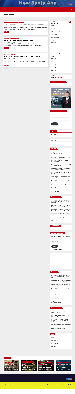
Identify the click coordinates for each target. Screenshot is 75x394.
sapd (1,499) (53, 50)
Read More (6, 31)
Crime (25, 8)
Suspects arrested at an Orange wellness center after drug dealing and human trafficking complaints (60, 186)
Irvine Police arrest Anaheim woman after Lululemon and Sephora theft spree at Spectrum (60, 201)
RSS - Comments (54, 143)
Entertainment (32, 8)
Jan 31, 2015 (7, 26)
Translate (60, 77)
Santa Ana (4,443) (55, 42)
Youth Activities (8, 10)
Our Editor (69, 384)
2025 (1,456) (53, 61)
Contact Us (56, 384)
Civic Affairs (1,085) (55, 37)
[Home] (4, 8)
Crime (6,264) (54, 28)
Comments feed (54, 343)
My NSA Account (64, 384)
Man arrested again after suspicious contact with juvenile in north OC (63, 368)
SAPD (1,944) (54, 34)
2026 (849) (53, 58)
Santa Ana (51, 8)
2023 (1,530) (53, 67)
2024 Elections (17, 8)
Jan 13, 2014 (7, 58)
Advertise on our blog (50, 384)
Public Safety (45, 364)
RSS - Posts (53, 140)
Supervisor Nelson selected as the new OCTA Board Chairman (22, 56)
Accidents (24, 361)
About (45, 384)
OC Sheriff (12, 364)
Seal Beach (24, 364)
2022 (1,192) (53, 70)
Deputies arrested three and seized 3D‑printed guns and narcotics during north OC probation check (60, 276)
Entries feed (53, 340)
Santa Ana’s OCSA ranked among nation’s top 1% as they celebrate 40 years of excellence (60, 219)
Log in (52, 337)
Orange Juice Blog (56, 307)
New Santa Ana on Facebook (58, 81)
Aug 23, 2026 (8, 369)
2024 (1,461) (53, 64)
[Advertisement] (60, 260)
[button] (71, 9)
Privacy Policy (69, 387)
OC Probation (7, 364)
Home (9, 8)
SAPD (58, 8)
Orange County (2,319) (55, 31)
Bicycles (28, 361)
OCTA (5, 54)
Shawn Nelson (17, 38)
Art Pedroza (14, 26)
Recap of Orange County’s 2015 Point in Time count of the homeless (24, 24)
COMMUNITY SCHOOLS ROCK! (58, 328)
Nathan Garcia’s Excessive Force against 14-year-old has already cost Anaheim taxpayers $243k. (60, 320)
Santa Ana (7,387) (55, 25)
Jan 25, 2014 (7, 42)
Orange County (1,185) (55, 53)
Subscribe (55, 246)
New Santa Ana (22, 384)
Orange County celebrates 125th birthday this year (19, 40)
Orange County (43, 8)
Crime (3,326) (54, 45)
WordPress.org (54, 346)
